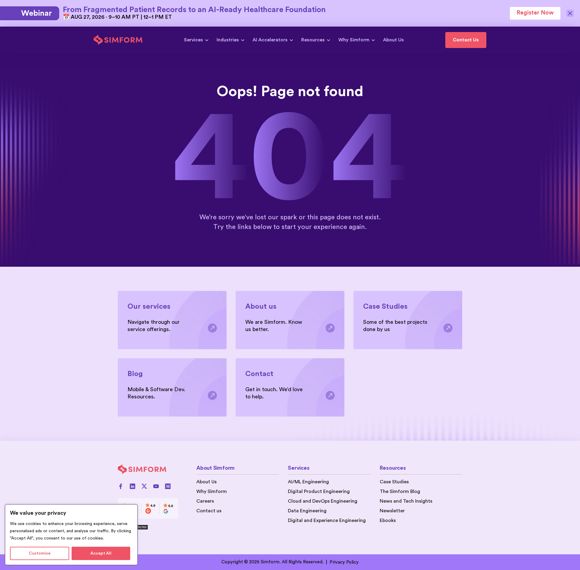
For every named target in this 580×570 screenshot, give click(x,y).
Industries (228, 39)
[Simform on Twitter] (144, 486)
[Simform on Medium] (168, 486)
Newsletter (392, 510)
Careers (205, 501)
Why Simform (353, 39)
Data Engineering (307, 510)
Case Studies (394, 481)
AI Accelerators (270, 39)
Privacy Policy (344, 562)
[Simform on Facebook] (121, 486)
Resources (313, 39)
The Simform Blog (400, 491)
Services (193, 39)
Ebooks (388, 520)
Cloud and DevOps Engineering (322, 501)
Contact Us (466, 39)
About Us (393, 39)
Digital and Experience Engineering (327, 520)
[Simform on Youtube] (156, 486)
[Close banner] (570, 13)
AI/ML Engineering (308, 481)
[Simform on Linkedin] (132, 486)
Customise (39, 553)
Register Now (535, 13)
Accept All (100, 553)
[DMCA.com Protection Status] (148, 527)
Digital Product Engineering (319, 491)
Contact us (208, 510)
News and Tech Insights (406, 501)
